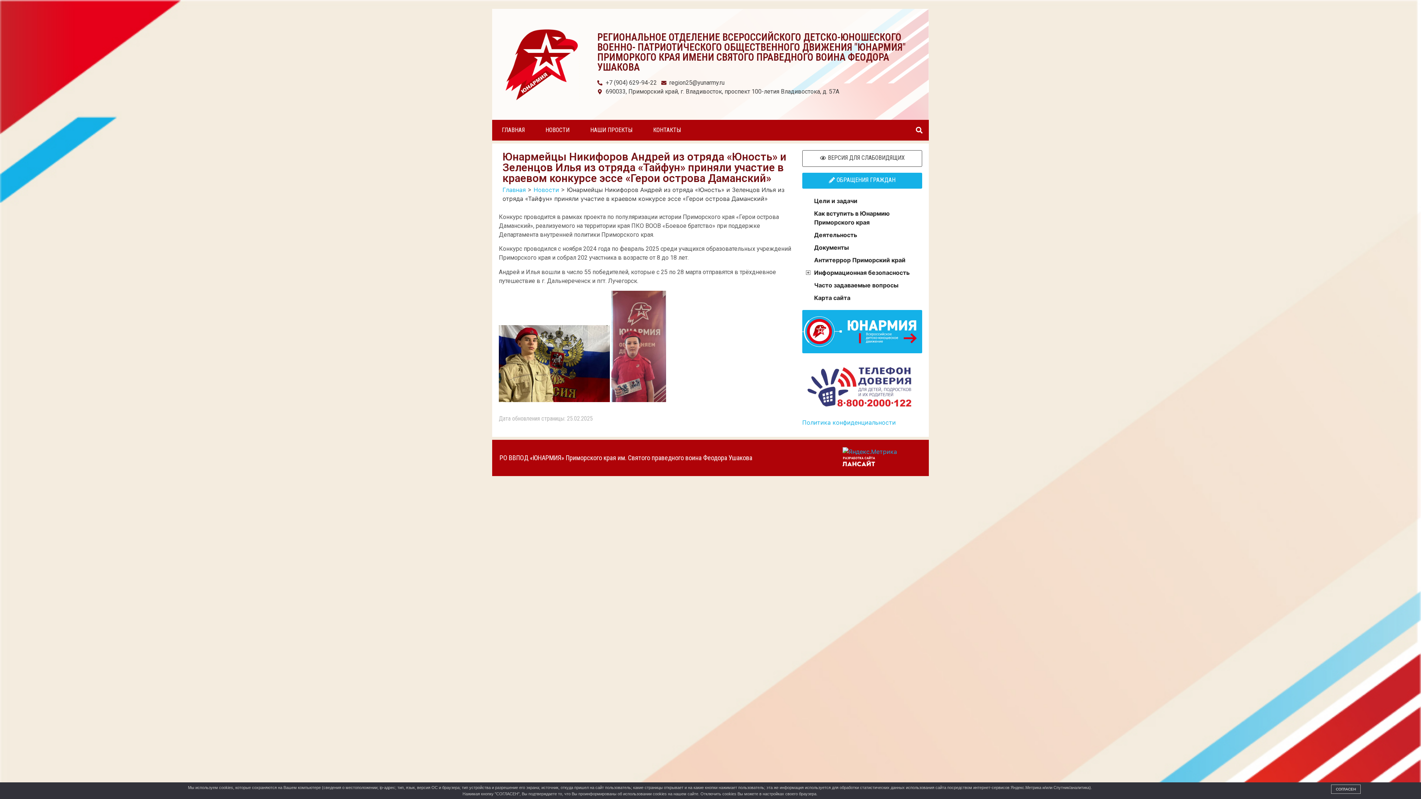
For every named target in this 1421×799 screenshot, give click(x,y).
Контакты (667, 130)
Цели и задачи (835, 201)
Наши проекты (611, 130)
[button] (919, 130)
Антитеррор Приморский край (860, 260)
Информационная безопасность (862, 272)
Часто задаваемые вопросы (856, 285)
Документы (831, 247)
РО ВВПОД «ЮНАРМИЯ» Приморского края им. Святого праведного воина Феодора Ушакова (626, 458)
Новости (557, 130)
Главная (513, 130)
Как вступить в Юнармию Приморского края (852, 218)
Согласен (1346, 789)
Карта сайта (832, 297)
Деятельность (835, 235)
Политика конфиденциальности (849, 422)
